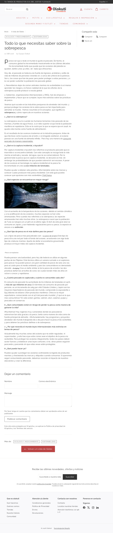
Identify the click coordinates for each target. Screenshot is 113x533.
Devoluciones (37, 513)
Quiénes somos (13, 506)
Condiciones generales (41, 503)
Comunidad (11, 516)
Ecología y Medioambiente (18, 37)
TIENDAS (64, 24)
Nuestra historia (13, 513)
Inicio (6, 32)
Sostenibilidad (40, 37)
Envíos (34, 510)
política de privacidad (44, 484)
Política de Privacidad (40, 506)
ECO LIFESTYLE (54, 18)
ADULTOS (21, 18)
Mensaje (8, 393)
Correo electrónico (47, 381)
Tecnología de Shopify (62, 528)
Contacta (61, 503)
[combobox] (17, 9)
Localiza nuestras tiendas (68, 506)
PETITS (36, 18)
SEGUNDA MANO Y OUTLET (39, 24)
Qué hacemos (12, 503)
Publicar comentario (17, 419)
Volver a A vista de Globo (39, 449)
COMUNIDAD (79, 24)
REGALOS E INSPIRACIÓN (82, 18)
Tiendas (10, 510)
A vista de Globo (17, 32)
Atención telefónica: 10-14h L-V (68, 511)
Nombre (8, 381)
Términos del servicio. (24, 428)
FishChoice (47, 175)
